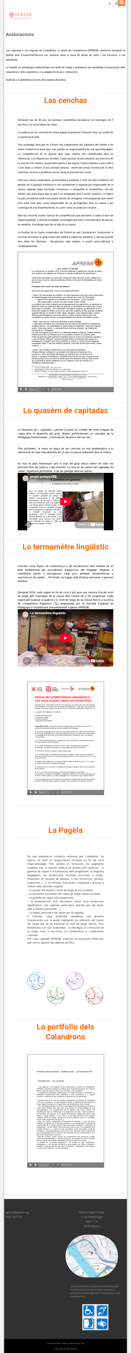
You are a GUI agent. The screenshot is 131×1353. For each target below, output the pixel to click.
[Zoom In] (48, 389)
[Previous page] (21, 389)
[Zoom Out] (43, 389)
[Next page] (26, 389)
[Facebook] (116, 4)
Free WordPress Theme (57, 1343)
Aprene (74, 1349)
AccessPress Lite (76, 1343)
